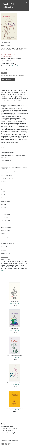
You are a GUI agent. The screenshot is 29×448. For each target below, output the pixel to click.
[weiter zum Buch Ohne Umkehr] (14, 318)
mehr (2, 270)
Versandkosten (15, 65)
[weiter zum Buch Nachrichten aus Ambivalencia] (14, 399)
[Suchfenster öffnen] (26, 5)
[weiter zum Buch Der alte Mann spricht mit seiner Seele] (14, 372)
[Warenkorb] (26, 8)
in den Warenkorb (8, 79)
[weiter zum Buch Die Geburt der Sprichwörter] (14, 345)
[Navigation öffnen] (26, 3)
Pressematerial (6, 42)
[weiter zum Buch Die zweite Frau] (14, 291)
